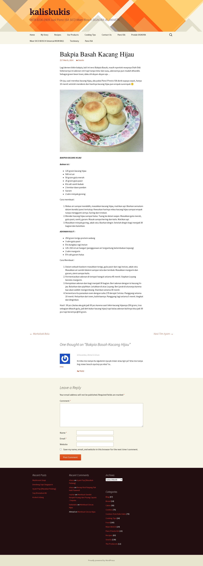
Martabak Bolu (39, 333)
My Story (44, 34)
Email (63, 438)
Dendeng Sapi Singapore (42, 484)
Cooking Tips (90, 34)
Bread (108, 501)
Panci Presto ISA (112, 531)
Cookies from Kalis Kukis (116, 514)
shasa (71, 480)
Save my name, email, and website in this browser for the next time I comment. (100, 449)
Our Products (73, 34)
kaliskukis (73, 504)
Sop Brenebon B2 (39, 493)
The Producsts (112, 544)
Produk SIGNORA (138, 34)
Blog (107, 497)
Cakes (108, 505)
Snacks (81, 60)
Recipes (57, 34)
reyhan (72, 494)
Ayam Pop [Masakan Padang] (44, 489)
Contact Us (107, 34)
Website (64, 444)
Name (63, 432)
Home (32, 34)
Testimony (74, 41)
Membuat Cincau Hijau (86, 512)
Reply (82, 371)
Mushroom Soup (39, 480)
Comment (65, 400)
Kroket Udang (38, 497)
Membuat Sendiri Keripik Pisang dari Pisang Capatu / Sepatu (83, 497)
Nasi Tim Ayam (163, 333)
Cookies (109, 509)
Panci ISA (121, 34)
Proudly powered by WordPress (101, 560)
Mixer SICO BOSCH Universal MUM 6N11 (47, 41)
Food (108, 522)
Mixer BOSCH (111, 527)
